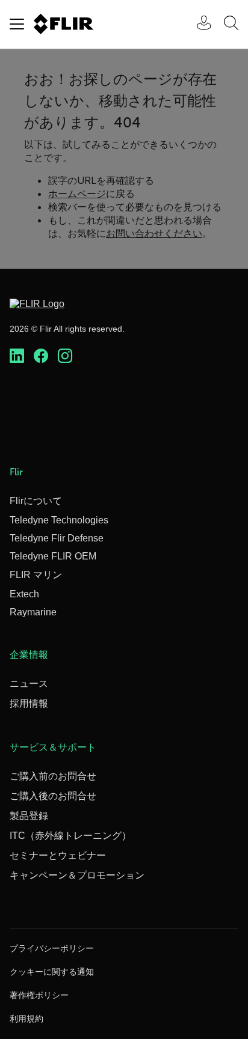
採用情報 (29, 703)
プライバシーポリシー (52, 948)
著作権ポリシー (39, 995)
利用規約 (26, 1018)
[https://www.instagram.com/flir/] (65, 356)
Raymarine (33, 612)
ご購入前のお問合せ (53, 776)
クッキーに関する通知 (52, 972)
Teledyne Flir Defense (57, 538)
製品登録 (29, 816)
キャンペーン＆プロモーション (77, 875)
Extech (24, 594)
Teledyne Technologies (59, 520)
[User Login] (197, 24)
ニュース (29, 683)
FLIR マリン (36, 575)
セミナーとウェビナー (58, 855)
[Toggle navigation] (17, 24)
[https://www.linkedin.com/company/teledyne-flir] (17, 356)
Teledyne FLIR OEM (53, 556)
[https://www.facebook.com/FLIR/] (41, 356)
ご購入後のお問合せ (53, 796)
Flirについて (36, 501)
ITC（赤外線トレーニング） (70, 835)
